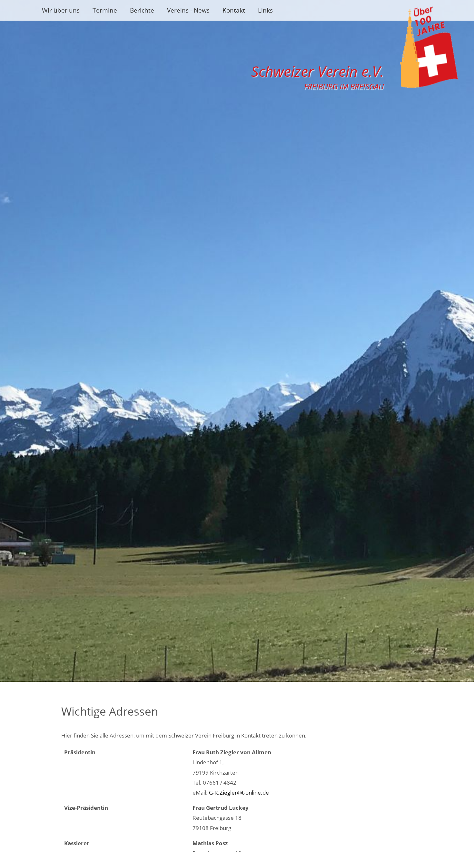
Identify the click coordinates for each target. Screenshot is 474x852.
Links (265, 10)
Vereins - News (188, 10)
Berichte (142, 10)
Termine (105, 10)
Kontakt (233, 10)
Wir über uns (61, 10)
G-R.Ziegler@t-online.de (239, 792)
